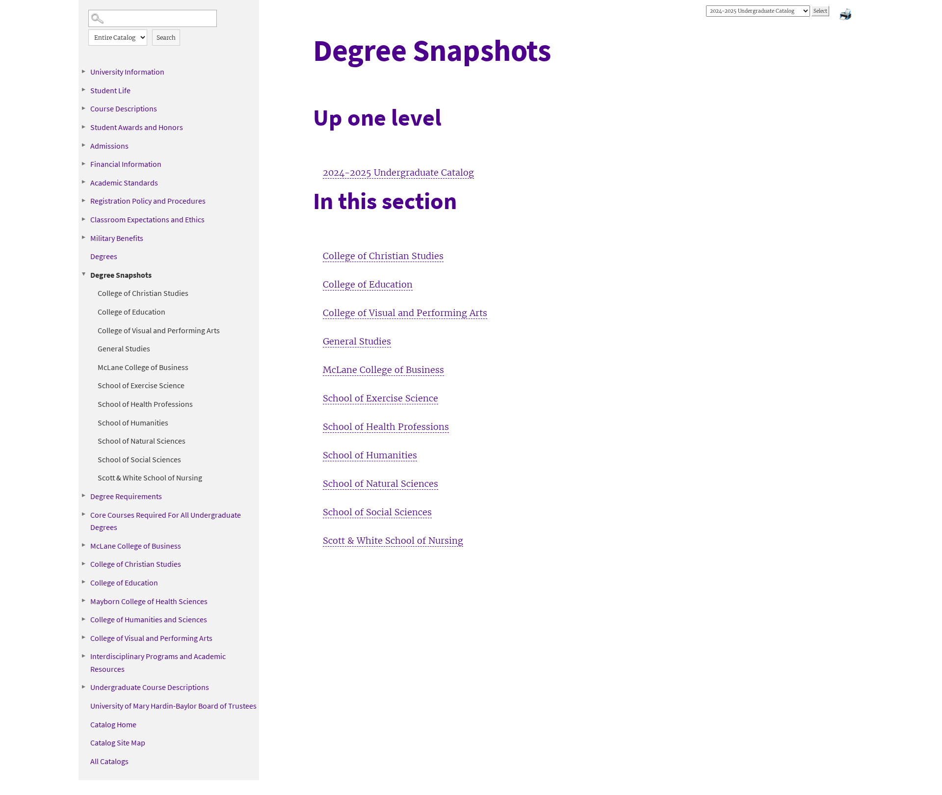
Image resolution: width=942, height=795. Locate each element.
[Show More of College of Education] (83, 582)
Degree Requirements (126, 496)
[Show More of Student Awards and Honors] (83, 127)
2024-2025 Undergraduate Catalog (398, 172)
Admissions (109, 146)
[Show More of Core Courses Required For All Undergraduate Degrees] (83, 514)
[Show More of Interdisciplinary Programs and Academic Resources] (83, 656)
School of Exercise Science (141, 385)
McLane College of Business (143, 367)
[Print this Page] (846, 15)
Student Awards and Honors (136, 127)
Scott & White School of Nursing (150, 477)
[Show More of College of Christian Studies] (83, 563)
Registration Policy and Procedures (148, 201)
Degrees (103, 256)
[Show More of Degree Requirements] (83, 496)
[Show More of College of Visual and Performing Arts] (83, 637)
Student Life (110, 90)
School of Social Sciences (139, 459)
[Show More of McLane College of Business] (83, 545)
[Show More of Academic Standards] (83, 182)
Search (166, 37)
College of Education (131, 312)
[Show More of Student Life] (83, 90)
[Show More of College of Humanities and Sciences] (83, 619)
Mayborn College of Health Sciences (149, 601)
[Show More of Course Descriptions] (83, 108)
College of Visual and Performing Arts (159, 330)
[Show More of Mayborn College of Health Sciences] (83, 601)
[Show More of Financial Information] (83, 163)
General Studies (124, 348)
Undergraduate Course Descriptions (149, 687)
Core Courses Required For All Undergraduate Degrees (165, 521)
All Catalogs (109, 761)
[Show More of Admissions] (83, 145)
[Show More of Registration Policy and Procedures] (83, 200)
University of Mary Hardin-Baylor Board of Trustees (173, 706)
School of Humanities (133, 422)
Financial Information (125, 164)
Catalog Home (113, 724)
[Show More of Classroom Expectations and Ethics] (83, 219)
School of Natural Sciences (141, 441)
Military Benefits (116, 238)
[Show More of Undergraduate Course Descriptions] (83, 686)
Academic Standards (124, 182)
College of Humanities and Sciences (148, 619)
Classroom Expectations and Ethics (147, 219)
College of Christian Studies (143, 293)
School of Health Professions (145, 404)
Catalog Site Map (117, 742)
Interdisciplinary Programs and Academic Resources (158, 662)
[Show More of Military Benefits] (83, 237)
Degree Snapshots (121, 275)
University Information (127, 72)
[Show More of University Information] (83, 71)
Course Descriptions (123, 108)
